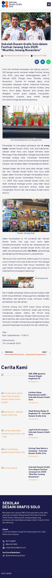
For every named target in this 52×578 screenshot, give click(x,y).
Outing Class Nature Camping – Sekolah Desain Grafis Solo (38, 450)
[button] (49, 4)
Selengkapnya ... (34, 381)
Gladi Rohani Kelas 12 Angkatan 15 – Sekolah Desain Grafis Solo (39, 413)
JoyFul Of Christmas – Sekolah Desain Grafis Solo (39, 432)
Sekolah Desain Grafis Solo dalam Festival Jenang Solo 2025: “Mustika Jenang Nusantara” (39, 472)
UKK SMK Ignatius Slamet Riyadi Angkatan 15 (37, 376)
